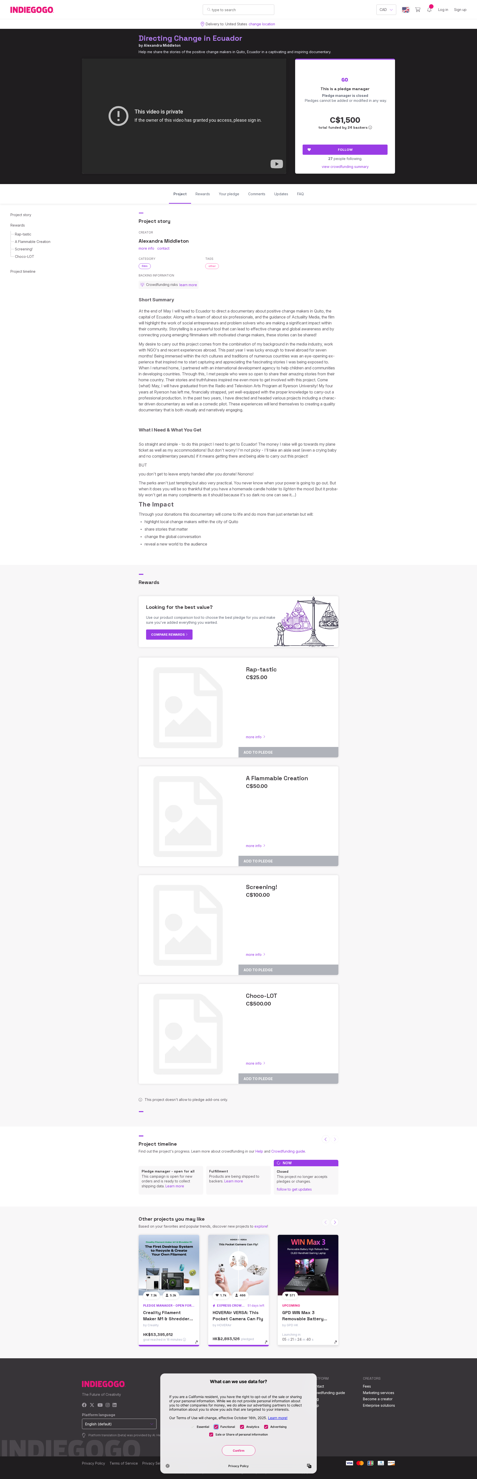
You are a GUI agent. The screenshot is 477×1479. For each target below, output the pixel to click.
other (212, 266)
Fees (367, 1386)
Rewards (17, 225)
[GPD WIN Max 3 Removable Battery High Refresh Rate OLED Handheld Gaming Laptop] (308, 1265)
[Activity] (429, 9)
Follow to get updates (294, 1189)
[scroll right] (334, 1222)
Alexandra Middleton (162, 45)
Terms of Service (124, 1463)
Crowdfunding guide (288, 1151)
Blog (315, 1399)
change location (262, 24)
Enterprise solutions (379, 1405)
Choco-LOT (24, 256)
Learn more (174, 1186)
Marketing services (378, 1393)
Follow (345, 150)
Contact (317, 1386)
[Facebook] (84, 1405)
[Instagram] (108, 1405)
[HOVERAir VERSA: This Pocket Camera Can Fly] (238, 1265)
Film (145, 266)
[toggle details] (199, 1344)
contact (163, 248)
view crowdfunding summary (345, 166)
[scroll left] (325, 1139)
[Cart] (417, 9)
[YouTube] (100, 1405)
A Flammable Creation (32, 241)
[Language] (405, 9)
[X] (92, 1405)
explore (260, 1226)
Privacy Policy (93, 1463)
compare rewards (168, 634)
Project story (20, 215)
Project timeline (23, 271)
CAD (383, 9)
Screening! (24, 249)
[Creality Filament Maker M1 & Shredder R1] (169, 1265)
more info (146, 248)
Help (259, 1151)
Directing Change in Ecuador (190, 38)
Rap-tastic (23, 234)
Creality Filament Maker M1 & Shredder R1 (166, 1319)
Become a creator (378, 1399)
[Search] (209, 9)
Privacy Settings (155, 1463)
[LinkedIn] (115, 1405)
